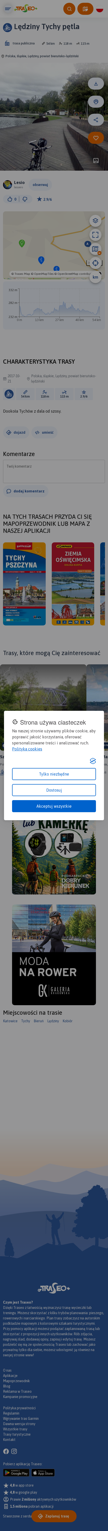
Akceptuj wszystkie (54, 806)
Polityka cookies (27, 749)
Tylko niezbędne (54, 774)
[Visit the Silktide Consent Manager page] (93, 761)
